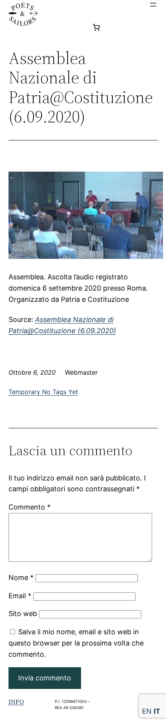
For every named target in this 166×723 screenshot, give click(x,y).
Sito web (22, 613)
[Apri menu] (153, 4)
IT (157, 711)
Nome (21, 577)
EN (147, 711)
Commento (29, 507)
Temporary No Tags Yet (43, 392)
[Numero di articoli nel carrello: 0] (96, 27)
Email (19, 596)
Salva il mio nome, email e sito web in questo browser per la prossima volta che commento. (76, 643)
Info (16, 701)
